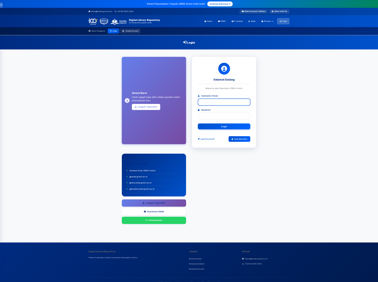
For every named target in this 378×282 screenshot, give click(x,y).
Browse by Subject (196, 264)
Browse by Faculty (196, 269)
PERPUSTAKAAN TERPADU (254, 11)
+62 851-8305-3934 (253, 264)
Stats (253, 21)
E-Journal (238, 21)
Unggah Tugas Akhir (147, 107)
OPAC (223, 21)
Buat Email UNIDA (155, 212)
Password (205, 110)
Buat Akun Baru (240, 139)
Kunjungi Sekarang (219, 4)
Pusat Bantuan (155, 220)
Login (284, 21)
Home (209, 21)
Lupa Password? (208, 139)
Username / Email (209, 96)
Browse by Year (195, 259)
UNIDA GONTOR (280, 11)
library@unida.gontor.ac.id (256, 259)
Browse (267, 21)
